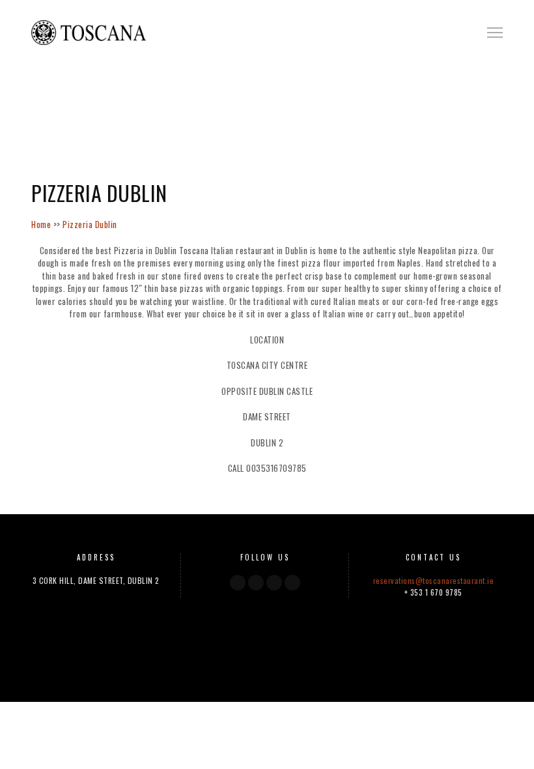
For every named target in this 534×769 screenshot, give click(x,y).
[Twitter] (256, 582)
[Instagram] (274, 582)
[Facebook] (238, 582)
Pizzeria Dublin (90, 224)
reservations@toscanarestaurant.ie (433, 580)
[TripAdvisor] (292, 582)
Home (41, 224)
